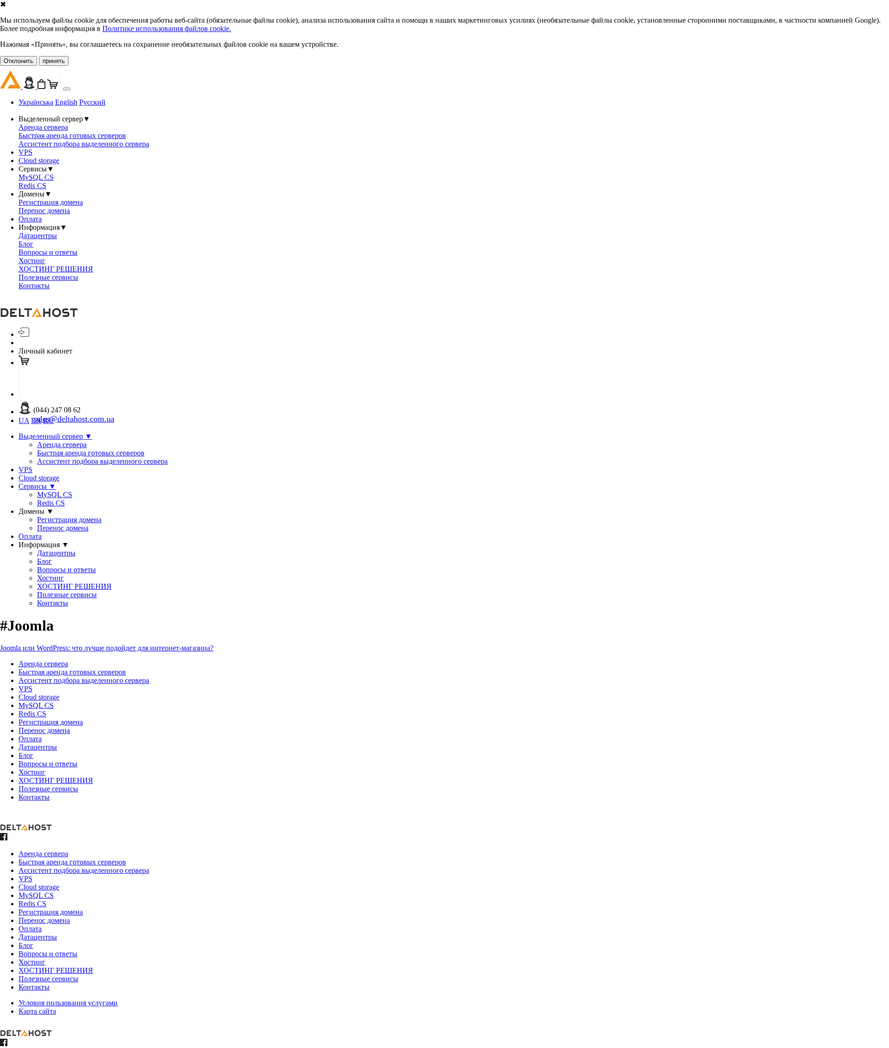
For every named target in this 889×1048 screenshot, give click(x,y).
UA (24, 420)
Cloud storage (39, 160)
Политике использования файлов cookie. (166, 28)
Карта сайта (37, 1011)
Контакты (34, 286)
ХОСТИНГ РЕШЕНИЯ (56, 269)
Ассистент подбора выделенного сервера (84, 144)
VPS (25, 152)
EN (36, 420)
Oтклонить (18, 60)
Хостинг (32, 261)
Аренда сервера (43, 127)
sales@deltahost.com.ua (73, 418)
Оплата (30, 219)
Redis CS (32, 185)
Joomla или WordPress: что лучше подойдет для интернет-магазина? (106, 648)
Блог (26, 244)
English (66, 102)
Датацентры (38, 236)
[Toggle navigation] (66, 89)
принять (54, 60)
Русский (92, 102)
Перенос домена (44, 211)
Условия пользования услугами (68, 1003)
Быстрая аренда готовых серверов (72, 135)
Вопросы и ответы (48, 252)
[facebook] (3, 838)
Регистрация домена (51, 202)
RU (48, 420)
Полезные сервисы (48, 277)
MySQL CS (36, 177)
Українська (36, 102)
